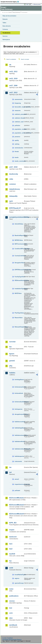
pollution (17, 125)
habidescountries (19, 421)
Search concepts (25, 59)
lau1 (10, 544)
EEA (10, 2)
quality (17, 140)
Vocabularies (6, 33)
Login (27, 4)
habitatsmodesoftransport (19, 449)
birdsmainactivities (19, 387)
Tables (4, 22)
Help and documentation (9, 16)
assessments (18, 99)
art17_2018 (13, 167)
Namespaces (6, 39)
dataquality (13, 196)
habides (12, 373)
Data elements (7, 26)
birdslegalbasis (19, 379)
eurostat (12, 342)
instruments (18, 461)
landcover (13, 537)
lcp (10, 561)
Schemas (5, 29)
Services (5, 36)
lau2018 (12, 554)
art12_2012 (13, 71)
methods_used (19, 121)
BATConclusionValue (19, 244)
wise (11, 618)
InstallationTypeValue (19, 288)
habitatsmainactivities (19, 435)
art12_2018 (13, 78)
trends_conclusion (19, 161)
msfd (11, 568)
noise (11, 589)
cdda (11, 179)
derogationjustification (19, 414)
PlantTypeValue (19, 313)
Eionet (10, 12)
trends (16, 157)
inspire (11, 530)
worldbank (13, 625)
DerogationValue (19, 262)
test (10, 608)
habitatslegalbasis (19, 428)
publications (13, 596)
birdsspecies (18, 409)
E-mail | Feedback (8, 638)
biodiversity (13, 174)
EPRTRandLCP (15, 208)
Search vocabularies (11, 59)
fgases (11, 354)
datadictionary (14, 189)
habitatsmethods (19, 441)
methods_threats (19, 118)
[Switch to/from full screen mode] (30, 4)
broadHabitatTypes (19, 574)
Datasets (5, 19)
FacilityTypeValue (19, 276)
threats (17, 151)
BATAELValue (19, 240)
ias (10, 467)
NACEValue (18, 293)
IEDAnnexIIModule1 (16, 498)
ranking (17, 144)
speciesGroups (19, 583)
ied (10, 472)
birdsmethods (19, 393)
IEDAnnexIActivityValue (19, 280)
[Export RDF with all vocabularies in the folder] (37, 95)
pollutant (17, 490)
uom (11, 613)
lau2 (10, 549)
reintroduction (19, 148)
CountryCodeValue (19, 255)
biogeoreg (18, 103)
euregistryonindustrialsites (16, 217)
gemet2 (12, 361)
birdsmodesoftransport (19, 401)
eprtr (11, 201)
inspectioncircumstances (19, 484)
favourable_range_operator (19, 107)
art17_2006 (13, 85)
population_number (19, 129)
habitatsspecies (19, 456)
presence (17, 136)
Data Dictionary (16, 12)
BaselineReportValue (19, 235)
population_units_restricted (19, 133)
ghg (10, 366)
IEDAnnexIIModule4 (16, 514)
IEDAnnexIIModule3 (16, 505)
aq (10, 64)
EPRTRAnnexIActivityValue (19, 269)
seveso (12, 601)
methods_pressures (19, 114)
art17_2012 (13, 92)
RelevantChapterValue (19, 327)
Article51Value (19, 224)
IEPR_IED (13, 523)
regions (17, 578)
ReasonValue (18, 317)
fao (10, 347)
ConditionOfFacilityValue (19, 248)
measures (18, 110)
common (12, 184)
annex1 (17, 479)
